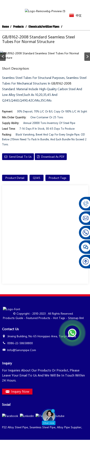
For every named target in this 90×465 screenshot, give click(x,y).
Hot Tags (59, 318)
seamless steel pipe (42, 427)
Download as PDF (52, 157)
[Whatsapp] (72, 333)
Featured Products (38, 318)
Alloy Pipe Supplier (69, 427)
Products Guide (13, 318)
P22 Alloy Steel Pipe (15, 427)
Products (18, 26)
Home (5, 26)
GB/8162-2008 (61, 83)
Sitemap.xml (76, 318)
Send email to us (20, 157)
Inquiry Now (20, 391)
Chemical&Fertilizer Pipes (43, 26)
